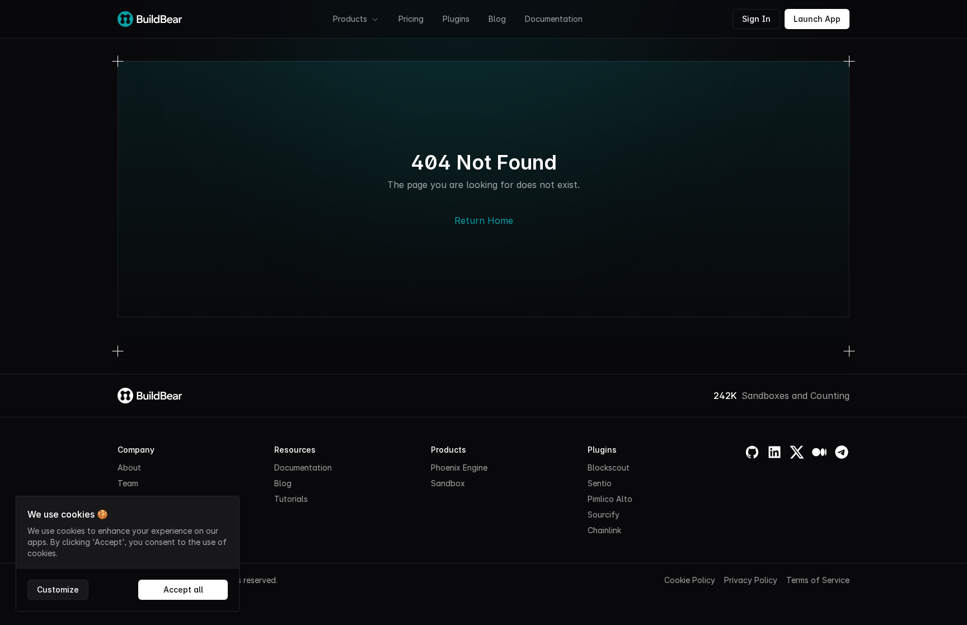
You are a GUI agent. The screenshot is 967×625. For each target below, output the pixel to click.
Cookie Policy (689, 580)
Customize (58, 589)
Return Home (483, 220)
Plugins (456, 19)
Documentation (554, 19)
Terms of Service (817, 580)
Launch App (817, 19)
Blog (497, 19)
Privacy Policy (750, 580)
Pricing (411, 19)
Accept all (183, 589)
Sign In (756, 19)
